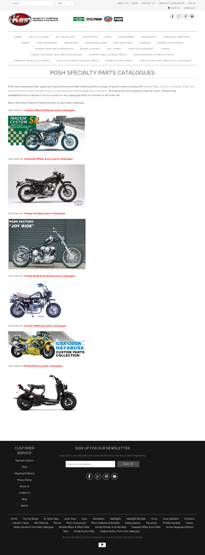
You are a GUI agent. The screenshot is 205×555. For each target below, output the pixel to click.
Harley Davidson (97, 90)
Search (24, 505)
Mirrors (145, 43)
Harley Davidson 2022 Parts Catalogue (56, 55)
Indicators (71, 43)
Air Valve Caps (65, 37)
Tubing (165, 49)
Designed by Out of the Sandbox (107, 537)
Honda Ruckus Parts (119, 60)
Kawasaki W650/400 (182, 86)
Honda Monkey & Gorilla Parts (154, 55)
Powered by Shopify (133, 537)
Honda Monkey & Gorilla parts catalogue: (49, 276)
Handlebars (127, 37)
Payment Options (24, 460)
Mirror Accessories (170, 43)
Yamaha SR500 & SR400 (156, 86)
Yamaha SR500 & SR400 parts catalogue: (49, 110)
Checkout (189, 8)
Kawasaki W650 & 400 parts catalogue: (48, 158)
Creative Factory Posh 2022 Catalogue (165, 60)
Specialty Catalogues (171, 3)
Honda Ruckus (43, 90)
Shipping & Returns (24, 473)
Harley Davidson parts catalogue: (45, 213)
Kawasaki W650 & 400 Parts (32, 60)
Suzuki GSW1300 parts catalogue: (45, 325)
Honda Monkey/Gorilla (21, 90)
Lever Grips (90, 37)
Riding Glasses (90, 49)
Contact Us (24, 492)
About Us (123, 3)
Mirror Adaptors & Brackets (54, 49)
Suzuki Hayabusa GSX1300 (68, 90)
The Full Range (39, 37)
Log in (191, 3)
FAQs (24, 467)
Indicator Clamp (96, 43)
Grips (108, 37)
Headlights (149, 37)
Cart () (175, 8)
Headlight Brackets (177, 37)
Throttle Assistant (141, 49)
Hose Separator (47, 43)
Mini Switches (123, 43)
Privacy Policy (24, 480)
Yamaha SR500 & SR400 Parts (108, 55)
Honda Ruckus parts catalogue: (43, 365)
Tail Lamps (114, 49)
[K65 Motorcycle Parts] (72, 20)
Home (18, 37)
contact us (148, 3)
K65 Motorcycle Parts (81, 537)
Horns (25, 43)
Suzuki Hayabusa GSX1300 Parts (78, 60)
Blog (135, 3)
